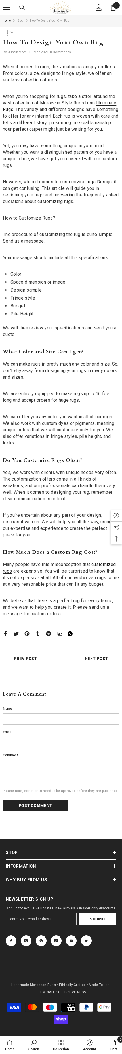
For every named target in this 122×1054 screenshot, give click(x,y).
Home (7, 20)
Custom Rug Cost (73, 552)
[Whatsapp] (70, 633)
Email (7, 732)
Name (7, 709)
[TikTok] (56, 940)
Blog (20, 20)
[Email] (59, 633)
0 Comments (60, 52)
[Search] (22, 7)
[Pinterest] (27, 633)
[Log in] (99, 7)
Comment (10, 755)
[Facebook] (5, 633)
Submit (98, 919)
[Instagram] (26, 940)
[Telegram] (48, 633)
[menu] (6, 7)
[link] (33, 1045)
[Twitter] (16, 633)
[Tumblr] (37, 633)
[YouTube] (71, 940)
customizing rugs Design (86, 181)
